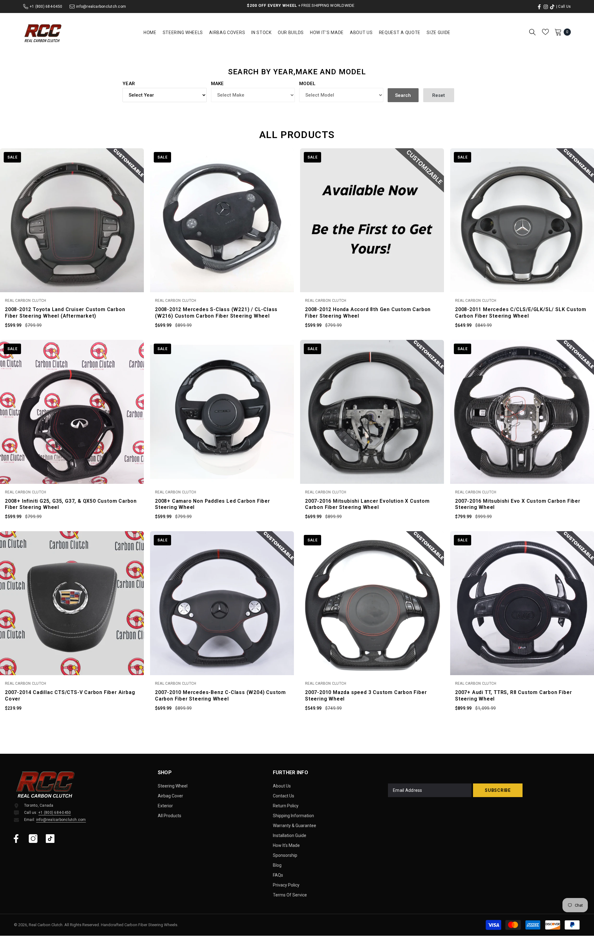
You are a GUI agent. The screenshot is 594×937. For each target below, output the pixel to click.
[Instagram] (33, 838)
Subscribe (497, 790)
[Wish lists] (545, 31)
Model (307, 83)
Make (217, 83)
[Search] (532, 32)
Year (129, 83)
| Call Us (563, 6)
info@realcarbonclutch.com (101, 6)
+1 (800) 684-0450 (46, 6)
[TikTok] (50, 838)
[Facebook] (16, 838)
